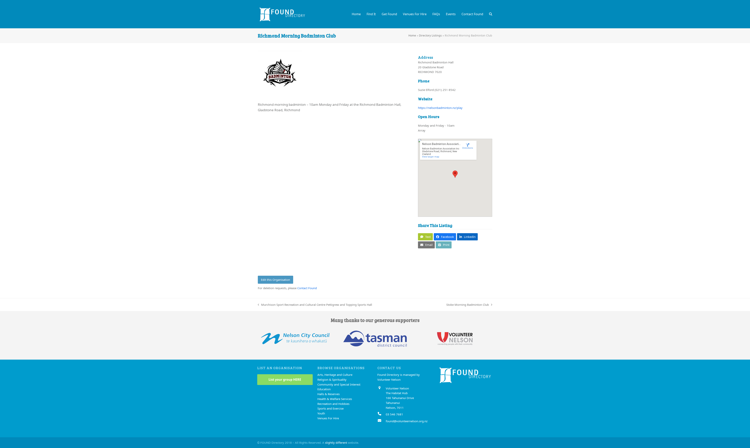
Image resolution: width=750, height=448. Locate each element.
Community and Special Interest (338, 384)
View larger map (430, 157)
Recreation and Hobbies (333, 404)
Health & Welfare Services (334, 399)
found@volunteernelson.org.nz (407, 421)
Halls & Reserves (328, 394)
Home (412, 35)
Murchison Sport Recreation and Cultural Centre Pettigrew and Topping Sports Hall (315, 305)
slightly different (336, 442)
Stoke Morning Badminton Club (467, 305)
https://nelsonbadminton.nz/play (440, 108)
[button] (490, 14)
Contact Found (307, 288)
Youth (321, 413)
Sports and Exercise (330, 408)
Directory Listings (430, 35)
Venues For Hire (328, 418)
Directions (467, 148)
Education (324, 389)
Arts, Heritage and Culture (334, 375)
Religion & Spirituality (331, 379)
